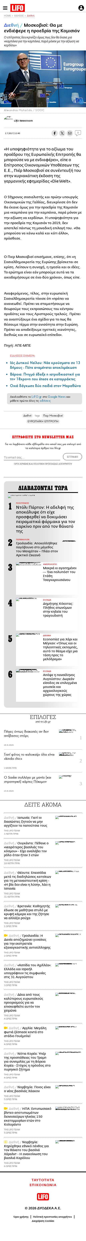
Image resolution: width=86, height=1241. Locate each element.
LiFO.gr (37, 396)
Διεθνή (30, 15)
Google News (57, 396)
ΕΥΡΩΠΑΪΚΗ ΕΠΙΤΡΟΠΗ (43, 421)
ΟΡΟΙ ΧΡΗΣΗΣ (21, 463)
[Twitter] (81, 101)
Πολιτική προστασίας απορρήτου (52, 1216)
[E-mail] (70, 133)
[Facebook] (75, 101)
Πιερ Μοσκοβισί (53, 415)
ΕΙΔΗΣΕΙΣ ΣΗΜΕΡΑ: (22, 356)
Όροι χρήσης (21, 1216)
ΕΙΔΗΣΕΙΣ (19, 15)
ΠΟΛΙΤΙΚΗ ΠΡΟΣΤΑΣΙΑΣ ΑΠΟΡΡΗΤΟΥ (52, 463)
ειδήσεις (45, 400)
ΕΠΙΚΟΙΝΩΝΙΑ (43, 1185)
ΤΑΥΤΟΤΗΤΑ (43, 1180)
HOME (7, 15)
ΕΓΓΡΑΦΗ (72, 456)
